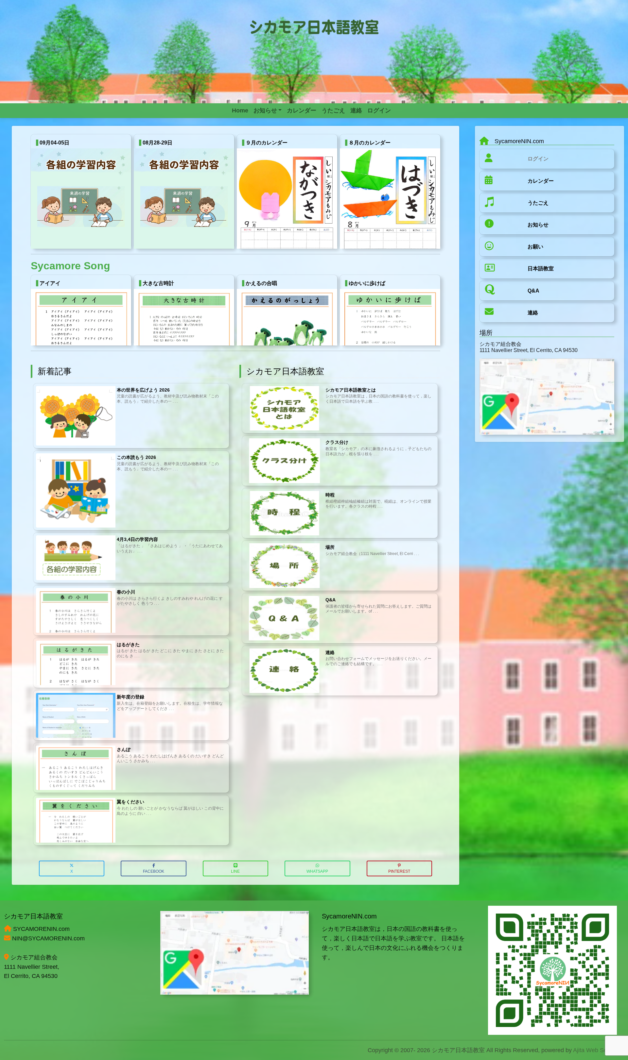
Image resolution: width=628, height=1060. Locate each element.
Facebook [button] (153, 871)
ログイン (538, 158)
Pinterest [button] (399, 871)
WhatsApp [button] (317, 871)
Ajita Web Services (597, 1050)
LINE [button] (235, 871)
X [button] (71, 871)
